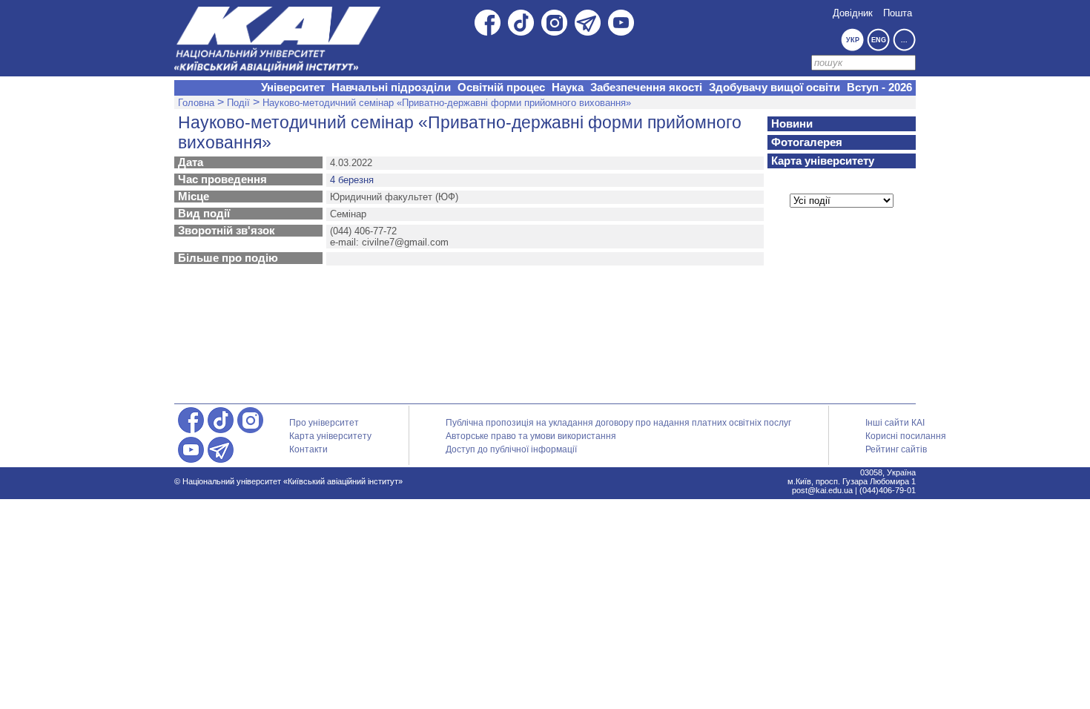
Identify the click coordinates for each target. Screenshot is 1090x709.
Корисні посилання (905, 436)
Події (238, 102)
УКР (852, 40)
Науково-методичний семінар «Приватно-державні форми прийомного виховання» (446, 102)
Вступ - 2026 (879, 87)
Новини (792, 124)
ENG (878, 40)
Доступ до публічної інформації (511, 449)
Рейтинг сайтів (896, 449)
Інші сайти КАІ (895, 423)
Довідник (853, 13)
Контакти (308, 449)
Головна (196, 102)
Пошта (897, 13)
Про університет (324, 423)
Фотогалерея (806, 142)
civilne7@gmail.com (405, 242)
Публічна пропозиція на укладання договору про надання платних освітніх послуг (618, 423)
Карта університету (822, 161)
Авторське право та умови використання (531, 436)
